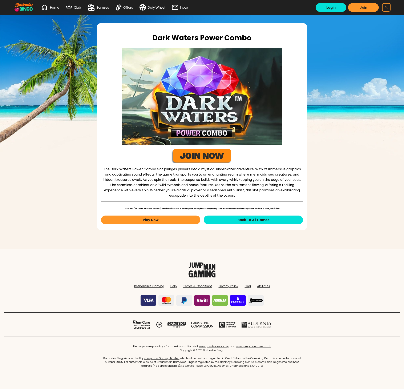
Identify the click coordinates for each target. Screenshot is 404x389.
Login (331, 7)
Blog (248, 286)
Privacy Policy (228, 286)
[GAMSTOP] (176, 325)
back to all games (253, 219)
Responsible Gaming (149, 286)
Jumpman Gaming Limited (161, 358)
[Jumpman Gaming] (202, 276)
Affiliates (263, 286)
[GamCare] (141, 324)
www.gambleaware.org (214, 346)
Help (173, 286)
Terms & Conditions (197, 286)
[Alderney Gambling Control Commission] (257, 325)
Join (363, 7)
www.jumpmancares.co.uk (253, 346)
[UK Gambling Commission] (202, 325)
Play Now (151, 219)
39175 (119, 362)
